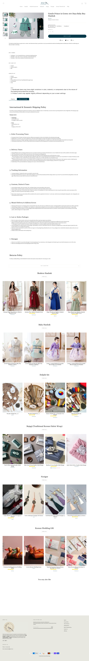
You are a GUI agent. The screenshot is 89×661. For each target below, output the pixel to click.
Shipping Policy (66, 625)
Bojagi (47, 6)
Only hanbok (51, 26)
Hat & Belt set (59, 26)
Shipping (49, 19)
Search (65, 620)
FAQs (68, 6)
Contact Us (65, 629)
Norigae (52, 6)
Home (21, 6)
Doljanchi (42, 6)
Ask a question (44, 265)
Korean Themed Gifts (60, 6)
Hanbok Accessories (34, 6)
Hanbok (26, 6)
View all (44, 276)
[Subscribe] (52, 627)
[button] (32, 313)
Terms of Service (66, 623)
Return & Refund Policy (68, 627)
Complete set (66, 26)
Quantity (50, 29)
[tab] (13, 99)
